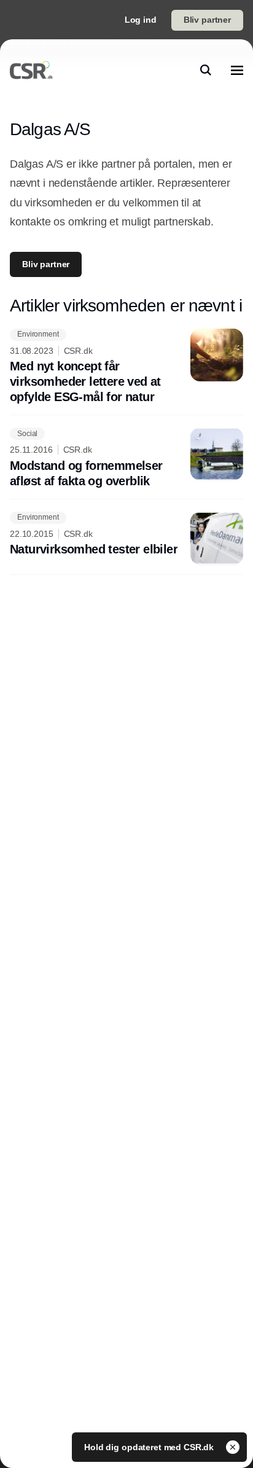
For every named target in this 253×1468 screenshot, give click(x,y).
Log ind (141, 20)
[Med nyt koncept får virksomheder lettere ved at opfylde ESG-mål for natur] (126, 367)
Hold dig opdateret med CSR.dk (150, 1447)
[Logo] (31, 70)
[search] (205, 70)
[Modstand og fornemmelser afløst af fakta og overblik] (126, 458)
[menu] (237, 70)
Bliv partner (207, 20)
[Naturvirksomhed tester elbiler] (126, 538)
